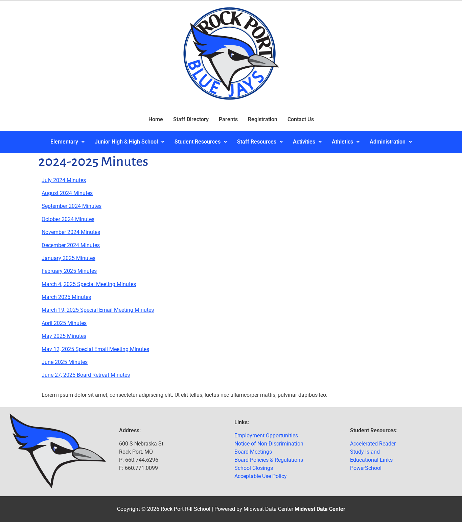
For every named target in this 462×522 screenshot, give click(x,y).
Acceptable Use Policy (260, 476)
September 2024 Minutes (71, 206)
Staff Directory (191, 119)
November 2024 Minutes (71, 232)
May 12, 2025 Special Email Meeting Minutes (95, 349)
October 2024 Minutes (68, 219)
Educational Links (371, 460)
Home (155, 119)
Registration (262, 119)
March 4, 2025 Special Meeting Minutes (89, 284)
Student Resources (198, 141)
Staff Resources (256, 141)
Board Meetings (253, 452)
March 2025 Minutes (66, 297)
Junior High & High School (126, 141)
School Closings (253, 468)
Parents (228, 119)
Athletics (342, 141)
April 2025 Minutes (64, 323)
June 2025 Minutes (65, 362)
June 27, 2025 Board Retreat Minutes (86, 375)
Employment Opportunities (266, 435)
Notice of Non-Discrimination (268, 443)
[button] (67, 142)
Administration (388, 141)
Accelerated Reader (373, 443)
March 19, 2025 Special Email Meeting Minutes (98, 310)
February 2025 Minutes (69, 271)
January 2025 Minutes (68, 258)
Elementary (64, 141)
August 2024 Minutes (67, 193)
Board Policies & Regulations (268, 460)
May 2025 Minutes (64, 336)
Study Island (365, 452)
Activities (304, 141)
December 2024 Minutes (71, 245)
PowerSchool (366, 468)
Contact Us (300, 119)
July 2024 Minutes (64, 180)
